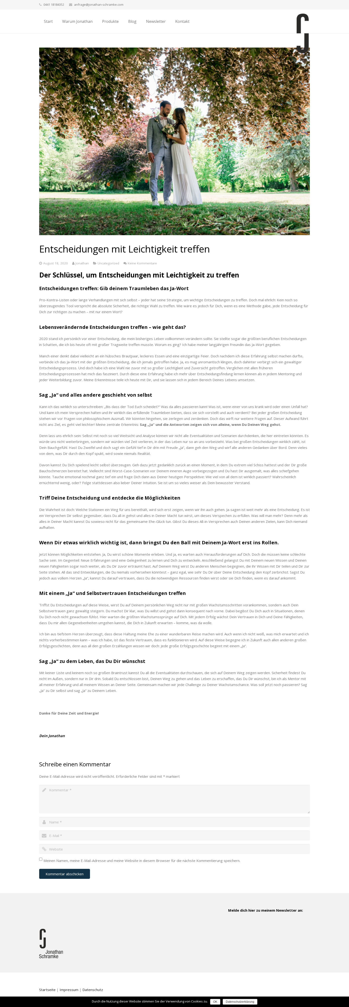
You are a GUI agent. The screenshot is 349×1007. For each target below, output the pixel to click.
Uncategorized (108, 263)
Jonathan (82, 263)
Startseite (47, 989)
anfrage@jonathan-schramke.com (98, 4)
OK (215, 1001)
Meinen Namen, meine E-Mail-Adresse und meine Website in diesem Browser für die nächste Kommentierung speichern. (141, 860)
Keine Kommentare (142, 263)
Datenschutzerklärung (240, 1001)
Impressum (69, 989)
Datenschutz (92, 989)
